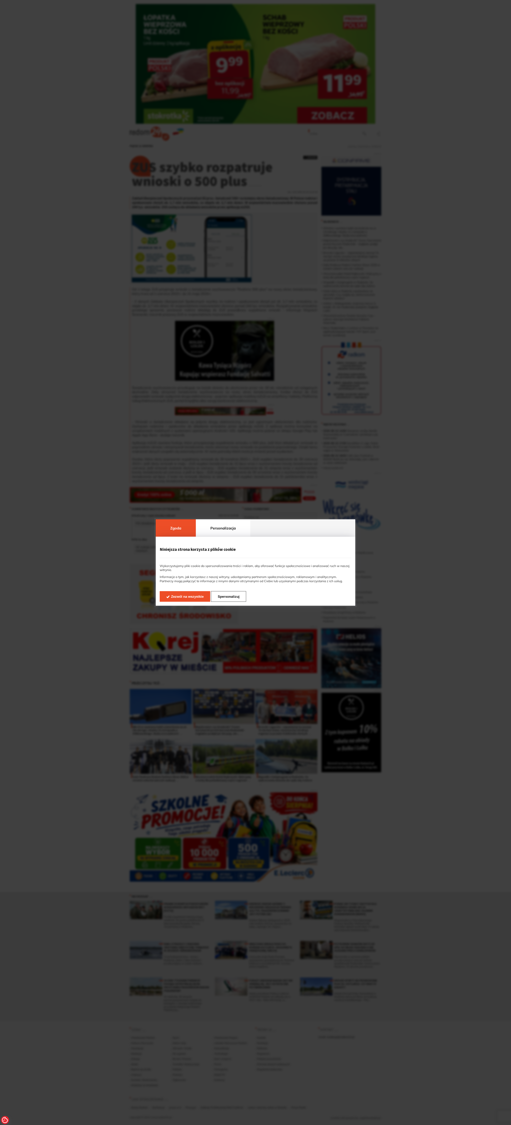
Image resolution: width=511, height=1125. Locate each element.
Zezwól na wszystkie (187, 597)
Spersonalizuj (229, 597)
